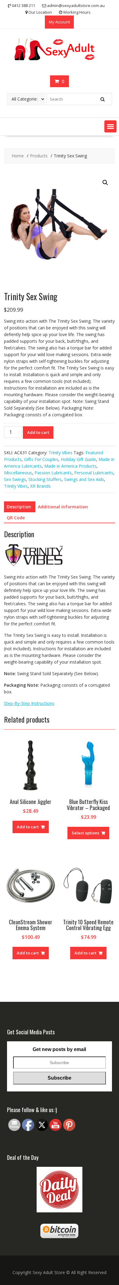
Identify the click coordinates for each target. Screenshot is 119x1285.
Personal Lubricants (93, 473)
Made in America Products (70, 466)
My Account (59, 22)
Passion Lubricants (53, 473)
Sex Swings (15, 479)
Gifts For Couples (41, 459)
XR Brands (40, 486)
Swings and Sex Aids (84, 479)
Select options (85, 833)
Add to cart (38, 432)
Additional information (63, 507)
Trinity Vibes (60, 452)
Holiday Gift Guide (78, 459)
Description (19, 507)
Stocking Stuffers (45, 479)
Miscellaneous (18, 473)
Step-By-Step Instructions (29, 703)
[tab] (18, 506)
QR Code (16, 518)
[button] (110, 126)
